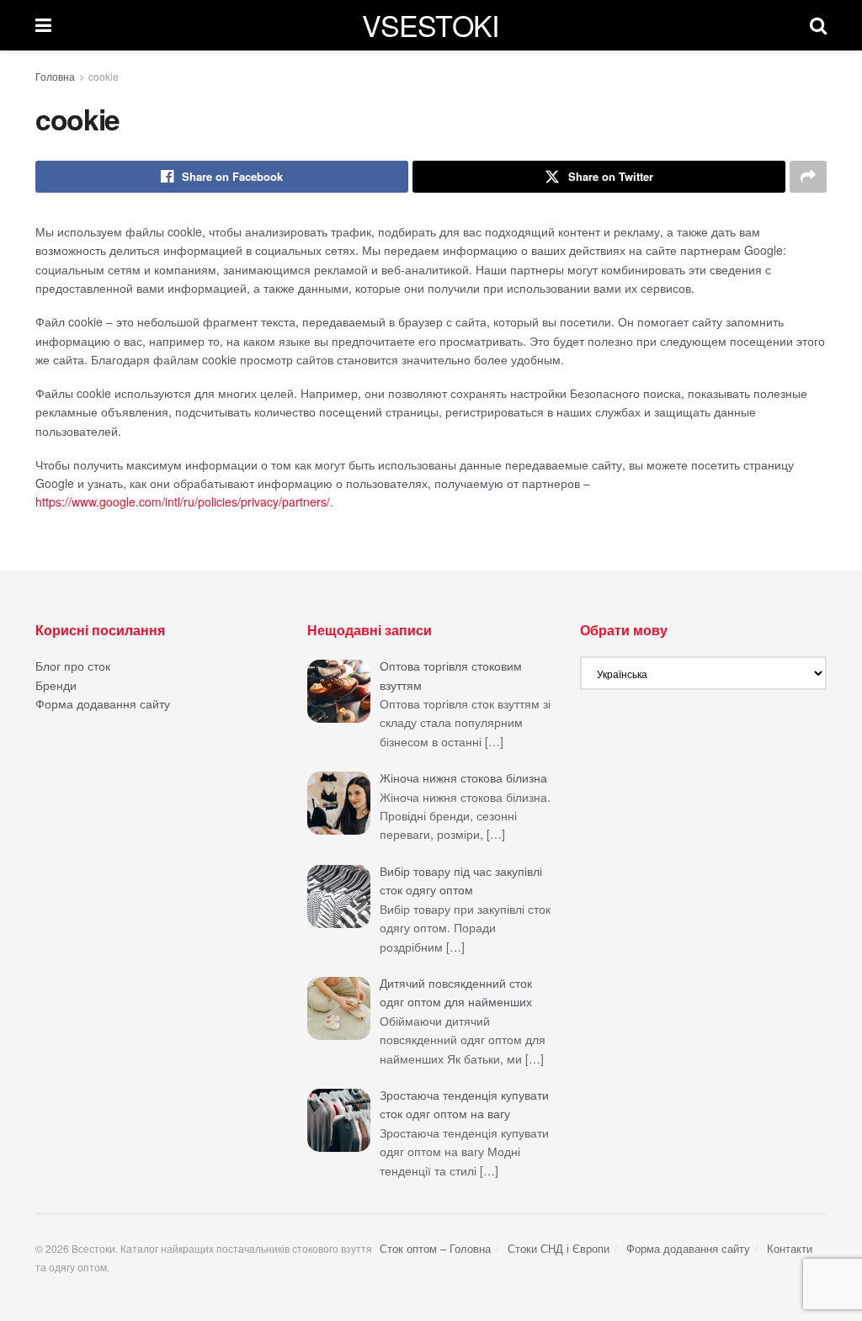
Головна (55, 76)
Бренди (56, 684)
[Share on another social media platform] (808, 177)
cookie (103, 76)
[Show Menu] (43, 25)
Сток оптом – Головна (435, 1248)
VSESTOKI (430, 25)
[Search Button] (818, 25)
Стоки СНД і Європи (558, 1248)
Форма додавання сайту (102, 703)
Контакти (789, 1248)
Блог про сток (72, 665)
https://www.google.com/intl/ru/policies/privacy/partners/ (182, 501)
